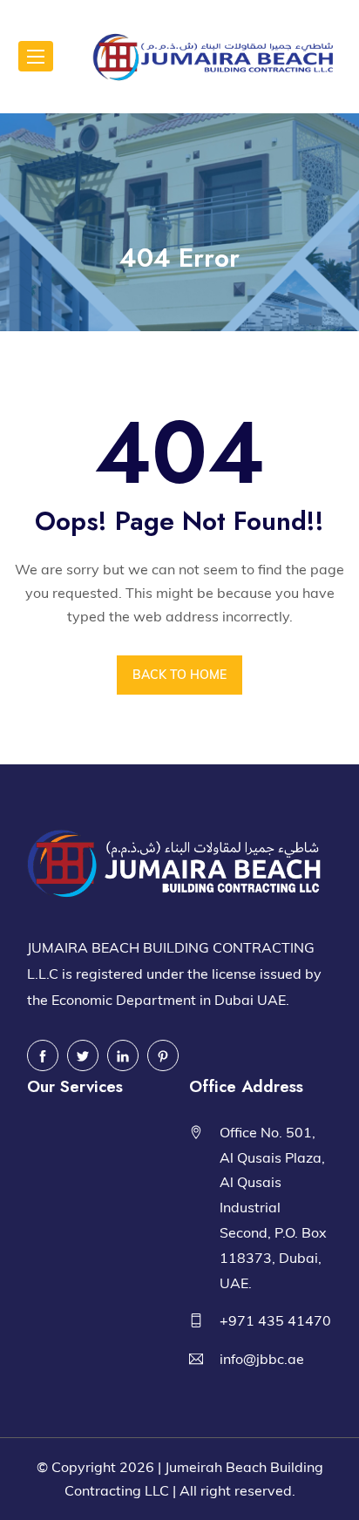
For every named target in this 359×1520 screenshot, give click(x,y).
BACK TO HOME (179, 674)
